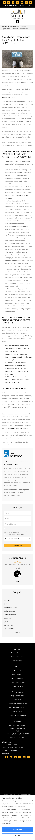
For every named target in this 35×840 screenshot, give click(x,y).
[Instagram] (17, 2)
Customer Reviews (17, 678)
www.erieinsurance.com (10, 445)
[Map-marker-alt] (4, 2)
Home (4, 26)
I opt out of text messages (14, 534)
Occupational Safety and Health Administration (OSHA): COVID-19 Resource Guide (17, 348)
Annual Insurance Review (17, 704)
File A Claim (17, 711)
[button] (17, 21)
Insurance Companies (17, 682)
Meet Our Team (17, 674)
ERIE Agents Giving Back (14, 428)
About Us (17, 670)
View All (17, 632)
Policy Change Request (17, 715)
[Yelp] (13, 2)
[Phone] (30, 2)
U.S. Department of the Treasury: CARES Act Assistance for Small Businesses (17, 371)
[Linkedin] (22, 2)
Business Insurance (17, 657)
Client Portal (17, 700)
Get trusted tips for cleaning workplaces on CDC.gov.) (18, 195)
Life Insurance (18, 661)
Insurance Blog (12, 26)
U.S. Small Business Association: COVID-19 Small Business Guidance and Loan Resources (17, 379)
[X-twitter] (26, 2)
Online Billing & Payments (17, 707)
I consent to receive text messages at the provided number (17, 531)
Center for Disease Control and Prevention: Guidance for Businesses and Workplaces (18, 357)
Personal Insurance (17, 653)
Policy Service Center (17, 696)
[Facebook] (8, 2)
